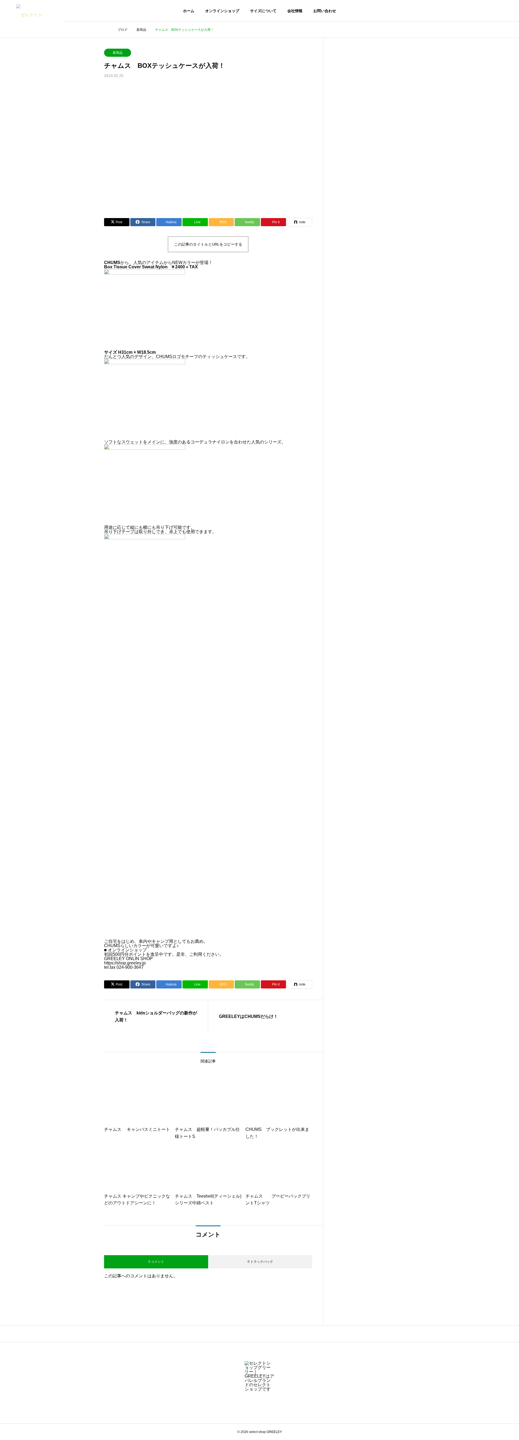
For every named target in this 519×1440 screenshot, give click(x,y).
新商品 (117, 53)
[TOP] (259, 1333)
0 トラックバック (260, 1262)
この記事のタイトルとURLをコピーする (208, 244)
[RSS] (259, 1402)
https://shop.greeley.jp (125, 963)
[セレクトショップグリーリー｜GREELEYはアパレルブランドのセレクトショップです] (31, 11)
